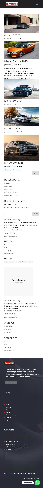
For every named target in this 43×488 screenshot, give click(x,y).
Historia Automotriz (10, 195)
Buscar (35, 173)
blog (11, 262)
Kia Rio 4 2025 (13, 128)
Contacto (9, 417)
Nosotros (9, 407)
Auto (5, 244)
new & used (29, 262)
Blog (5, 247)
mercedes (21, 262)
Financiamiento (11, 415)
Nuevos (8, 410)
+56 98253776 (10, 444)
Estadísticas (8, 189)
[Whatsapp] (37, 482)
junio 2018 (7, 332)
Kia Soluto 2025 (13, 101)
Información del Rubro (11, 192)
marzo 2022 (8, 326)
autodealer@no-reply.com (13, 230)
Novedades (8, 186)
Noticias (7, 183)
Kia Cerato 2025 (14, 162)
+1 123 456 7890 (9, 233)
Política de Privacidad (31, 478)
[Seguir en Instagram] (15, 382)
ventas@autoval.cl (12, 441)
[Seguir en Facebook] (7, 382)
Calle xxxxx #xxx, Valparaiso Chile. (16, 447)
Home (8, 404)
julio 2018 (7, 329)
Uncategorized (9, 254)
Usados (8, 412)
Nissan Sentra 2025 (16, 61)
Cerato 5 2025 (12, 35)
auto (6, 262)
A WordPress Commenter (12, 207)
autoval (9, 38)
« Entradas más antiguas (12, 170)
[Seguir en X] (11, 382)
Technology (8, 250)
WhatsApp (9, 449)
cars (15, 262)
